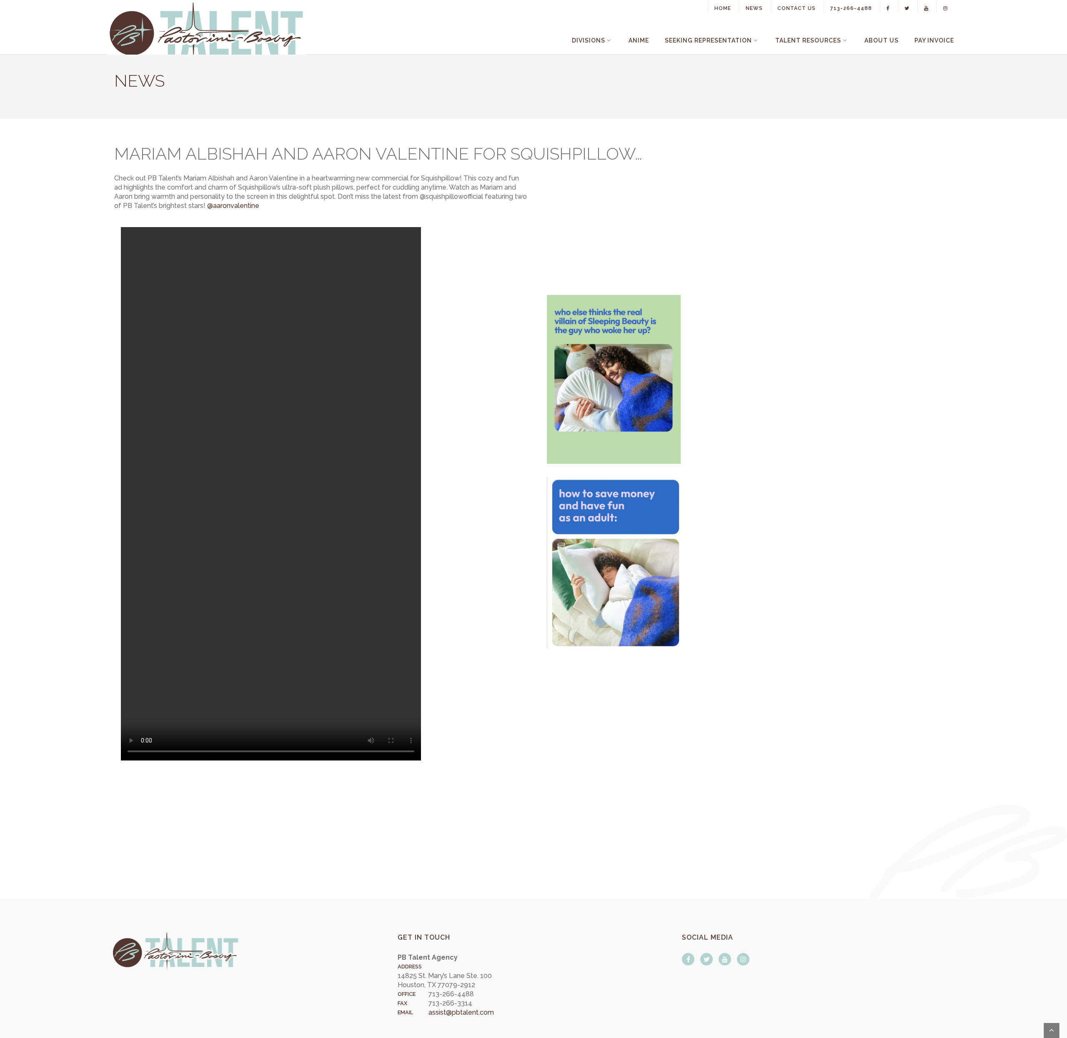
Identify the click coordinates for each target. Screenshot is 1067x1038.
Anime (639, 40)
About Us (881, 40)
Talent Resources (808, 40)
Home (722, 8)
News (754, 8)
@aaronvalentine (233, 206)
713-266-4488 (851, 8)
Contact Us (796, 8)
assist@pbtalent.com (461, 1012)
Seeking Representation (708, 40)
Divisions (588, 40)
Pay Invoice (934, 40)
